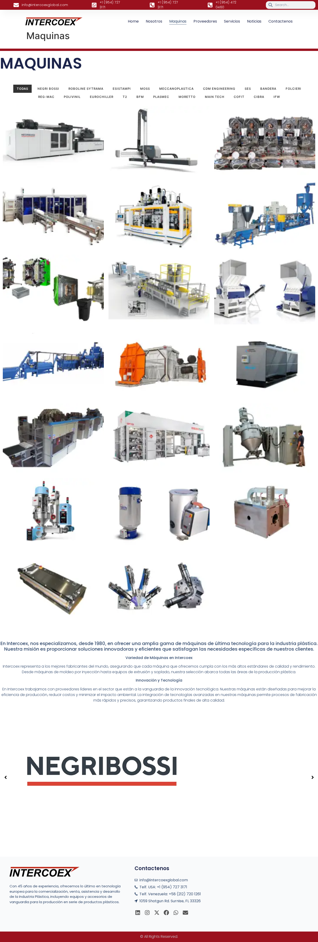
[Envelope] (185, 912)
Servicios (232, 21)
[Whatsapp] (176, 912)
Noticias (254, 21)
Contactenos (280, 21)
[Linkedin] (137, 912)
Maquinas (177, 21)
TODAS (22, 88)
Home (133, 21)
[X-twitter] (156, 912)
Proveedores (205, 21)
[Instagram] (147, 912)
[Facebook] (166, 912)
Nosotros (154, 21)
